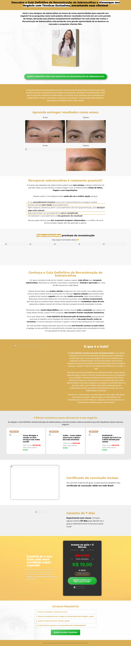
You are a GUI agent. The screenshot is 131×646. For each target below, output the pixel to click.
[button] (82, 574)
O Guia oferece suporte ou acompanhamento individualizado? (62, 625)
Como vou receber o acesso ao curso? (52, 612)
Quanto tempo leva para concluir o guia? (54, 621)
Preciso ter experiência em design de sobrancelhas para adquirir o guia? (66, 616)
